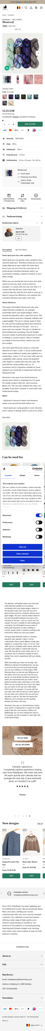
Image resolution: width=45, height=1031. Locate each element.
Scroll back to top (22, 947)
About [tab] (36, 475)
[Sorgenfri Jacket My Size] (11, 842)
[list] (22, 53)
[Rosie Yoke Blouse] (31, 842)
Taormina (19, 229)
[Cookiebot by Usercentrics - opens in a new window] (32, 468)
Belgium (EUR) (35, 1025)
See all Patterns (22, 745)
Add (18, 238)
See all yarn (22, 738)
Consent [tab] (8, 475)
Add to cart (30, 124)
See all (40, 823)
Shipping (16, 117)
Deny (22, 560)
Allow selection (22, 554)
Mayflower (10, 1017)
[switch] (39, 522)
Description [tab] (7, 249)
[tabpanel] (22, 333)
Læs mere (6, 417)
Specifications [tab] (21, 249)
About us (5, 1020)
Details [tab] (22, 475)
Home (4, 15)
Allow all (22, 547)
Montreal (11, 15)
